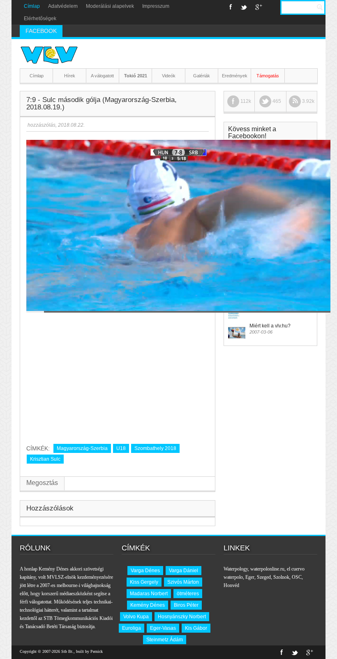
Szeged (264, 577)
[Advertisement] (117, 375)
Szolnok (281, 577)
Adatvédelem (63, 6)
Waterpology (236, 569)
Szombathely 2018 (155, 448)
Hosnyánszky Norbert (182, 617)
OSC (297, 577)
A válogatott (102, 75)
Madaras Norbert (149, 593)
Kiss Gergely (144, 582)
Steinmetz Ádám (164, 640)
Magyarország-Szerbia (82, 448)
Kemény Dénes (147, 605)
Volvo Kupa (136, 617)
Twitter (243, 7)
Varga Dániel (183, 570)
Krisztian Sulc (45, 459)
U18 (121, 448)
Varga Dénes (145, 570)
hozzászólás (40, 125)
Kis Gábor (196, 628)
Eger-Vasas (163, 628)
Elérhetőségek (40, 18)
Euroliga (131, 628)
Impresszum (155, 6)
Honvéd (231, 585)
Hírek (69, 75)
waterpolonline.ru (267, 569)
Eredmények (234, 75)
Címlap (32, 6)
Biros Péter (186, 605)
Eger (249, 577)
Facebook (230, 7)
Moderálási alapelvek (110, 6)
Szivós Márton (183, 582)
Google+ (258, 7)
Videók (168, 75)
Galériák (201, 75)
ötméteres (188, 593)
